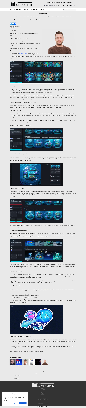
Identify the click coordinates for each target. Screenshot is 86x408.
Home (10, 9)
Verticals (26, 9)
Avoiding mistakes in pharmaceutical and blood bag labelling (12, 368)
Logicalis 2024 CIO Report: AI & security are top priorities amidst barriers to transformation (19, 368)
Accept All (23, 403)
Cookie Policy (43, 389)
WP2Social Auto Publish (41, 406)
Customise (7, 403)
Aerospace (43, 394)
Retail (43, 400)
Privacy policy (43, 388)
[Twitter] (59, 5)
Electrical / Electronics (43, 397)
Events (42, 9)
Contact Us (73, 5)
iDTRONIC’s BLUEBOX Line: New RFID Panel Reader (31, 367)
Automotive (43, 395)
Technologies (17, 9)
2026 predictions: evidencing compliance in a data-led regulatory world (25, 368)
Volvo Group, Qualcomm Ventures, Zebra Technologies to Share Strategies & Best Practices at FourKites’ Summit (38, 369)
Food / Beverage (43, 398)
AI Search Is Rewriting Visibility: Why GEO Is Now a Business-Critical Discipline (44, 368)
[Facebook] (67, 5)
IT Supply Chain (17, 375)
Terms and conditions (43, 390)
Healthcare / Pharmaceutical (43, 399)
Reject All (15, 403)
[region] (15, 399)
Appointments (43, 392)
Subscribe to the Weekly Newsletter (49, 5)
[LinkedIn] (63, 5)
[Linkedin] (13, 24)
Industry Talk (34, 9)
